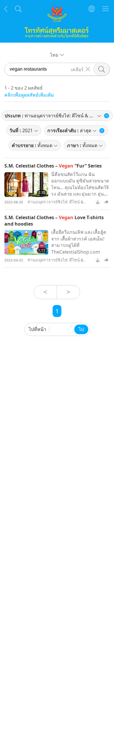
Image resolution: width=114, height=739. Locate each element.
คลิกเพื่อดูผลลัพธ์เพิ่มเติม (29, 95)
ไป (81, 329)
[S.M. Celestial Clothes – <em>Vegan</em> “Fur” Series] (26, 184)
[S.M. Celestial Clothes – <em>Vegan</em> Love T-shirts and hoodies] (26, 242)
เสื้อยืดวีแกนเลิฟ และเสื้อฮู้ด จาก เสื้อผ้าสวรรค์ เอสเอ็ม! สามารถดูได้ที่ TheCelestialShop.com (78, 242)
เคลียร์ (77, 69)
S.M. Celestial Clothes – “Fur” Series (53, 166)
